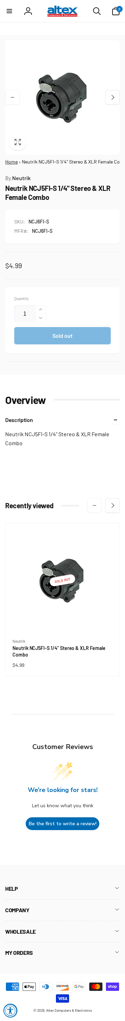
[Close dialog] (116, 489)
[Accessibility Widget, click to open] (10, 1011)
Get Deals (43, 535)
